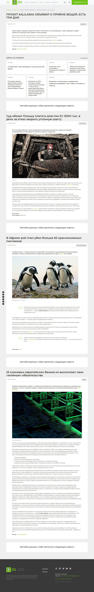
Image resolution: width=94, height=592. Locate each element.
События (47, 2)
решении (36, 208)
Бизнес (84, 379)
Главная (8, 10)
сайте (55, 40)
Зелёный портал (22, 49)
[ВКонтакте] (3, 301)
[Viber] (3, 299)
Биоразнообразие (81, 245)
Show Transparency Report (63, 578)
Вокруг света (83, 123)
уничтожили (31, 339)
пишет (61, 253)
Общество (83, 24)
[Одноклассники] (3, 292)
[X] (3, 297)
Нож (20, 349)
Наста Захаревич (22, 534)
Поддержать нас (79, 2)
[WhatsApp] (3, 304)
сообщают (69, 184)
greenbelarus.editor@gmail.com (70, 576)
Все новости (84, 58)
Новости (27, 2)
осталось (31, 331)
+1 (19, 213)
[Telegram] (3, 294)
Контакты (45, 569)
